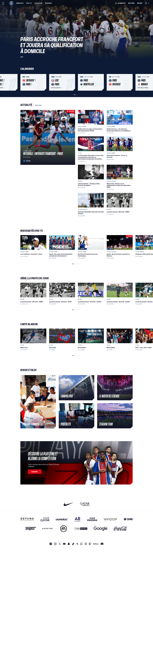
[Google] (100, 528)
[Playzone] (34, 471)
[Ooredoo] (61, 519)
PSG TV (29, 3)
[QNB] (128, 519)
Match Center (55, 88)
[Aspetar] (47, 528)
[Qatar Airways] (84, 504)
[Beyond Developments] (27, 519)
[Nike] (69, 504)
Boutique (139, 3)
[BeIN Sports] (80, 528)
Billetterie (131, 3)
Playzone (38, 3)
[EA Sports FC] (63, 528)
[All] (77, 519)
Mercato (19, 3)
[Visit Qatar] (44, 519)
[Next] (130, 82)
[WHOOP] (110, 519)
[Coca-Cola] (121, 528)
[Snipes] (31, 528)
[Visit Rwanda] (92, 519)
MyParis (48, 3)
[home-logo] (11, 3)
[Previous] (22, 82)
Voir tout (38, 105)
